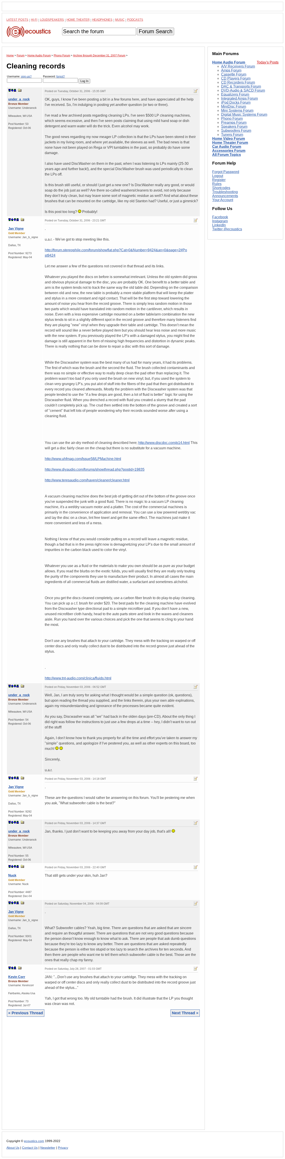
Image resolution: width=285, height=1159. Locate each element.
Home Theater (78, 19)
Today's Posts (268, 62)
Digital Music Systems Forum (244, 114)
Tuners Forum (232, 134)
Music (119, 19)
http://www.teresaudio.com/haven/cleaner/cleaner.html (87, 480)
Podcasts (135, 19)
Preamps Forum (233, 122)
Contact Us (30, 1147)
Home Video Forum (228, 138)
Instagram (220, 221)
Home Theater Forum (230, 142)
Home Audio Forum (228, 62)
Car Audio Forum (226, 146)
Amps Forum (231, 70)
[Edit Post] (195, 91)
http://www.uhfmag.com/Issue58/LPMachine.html (83, 459)
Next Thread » (185, 1013)
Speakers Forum (234, 126)
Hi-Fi (34, 19)
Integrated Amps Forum (239, 98)
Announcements (225, 196)
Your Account (222, 200)
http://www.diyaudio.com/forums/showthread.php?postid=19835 (95, 469)
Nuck (12, 875)
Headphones (102, 19)
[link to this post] (20, 90)
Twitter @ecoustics (227, 229)
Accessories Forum (228, 151)
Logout (217, 176)
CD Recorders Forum (238, 82)
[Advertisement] (103, 1076)
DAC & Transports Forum (241, 86)
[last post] (15, 90)
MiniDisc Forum (233, 106)
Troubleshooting (225, 192)
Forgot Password (225, 172)
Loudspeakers (52, 19)
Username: (19, 76)
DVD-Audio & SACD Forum (243, 90)
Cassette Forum (233, 74)
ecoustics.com (34, 1141)
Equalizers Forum (235, 94)
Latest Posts (17, 19)
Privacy (63, 1147)
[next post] (12, 90)
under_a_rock (19, 99)
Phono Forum (232, 118)
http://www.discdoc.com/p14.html (164, 443)
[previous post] (12, 219)
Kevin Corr (16, 977)
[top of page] (9, 90)
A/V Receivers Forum (238, 66)
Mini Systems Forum (237, 110)
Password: (54, 76)
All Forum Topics (226, 155)
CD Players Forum (235, 78)
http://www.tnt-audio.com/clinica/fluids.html (78, 678)
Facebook (220, 217)
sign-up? (26, 76)
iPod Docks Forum (235, 102)
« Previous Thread (25, 1013)
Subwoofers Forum (236, 130)
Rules (217, 184)
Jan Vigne (16, 228)
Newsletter (47, 1147)
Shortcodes (221, 188)
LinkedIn (219, 225)
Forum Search (155, 31)
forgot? (60, 76)
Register (219, 180)
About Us (12, 1147)
